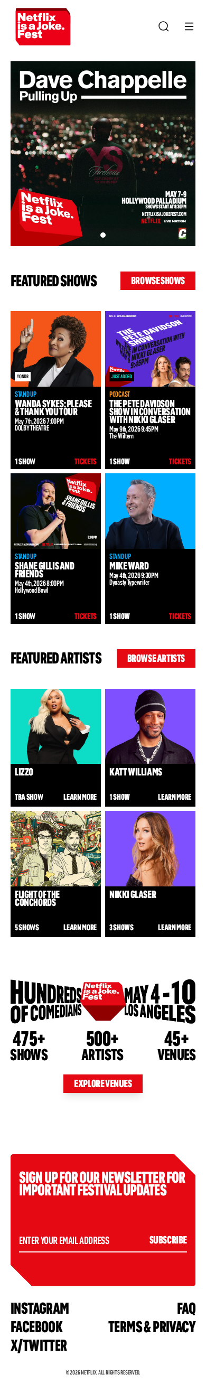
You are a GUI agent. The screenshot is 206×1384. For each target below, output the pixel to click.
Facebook (36, 1326)
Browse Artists (156, 658)
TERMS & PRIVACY (151, 1326)
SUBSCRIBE (168, 1240)
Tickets (85, 462)
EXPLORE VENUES (103, 1083)
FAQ (186, 1308)
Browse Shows (158, 280)
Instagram (40, 1308)
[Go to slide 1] (103, 235)
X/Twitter (39, 1345)
